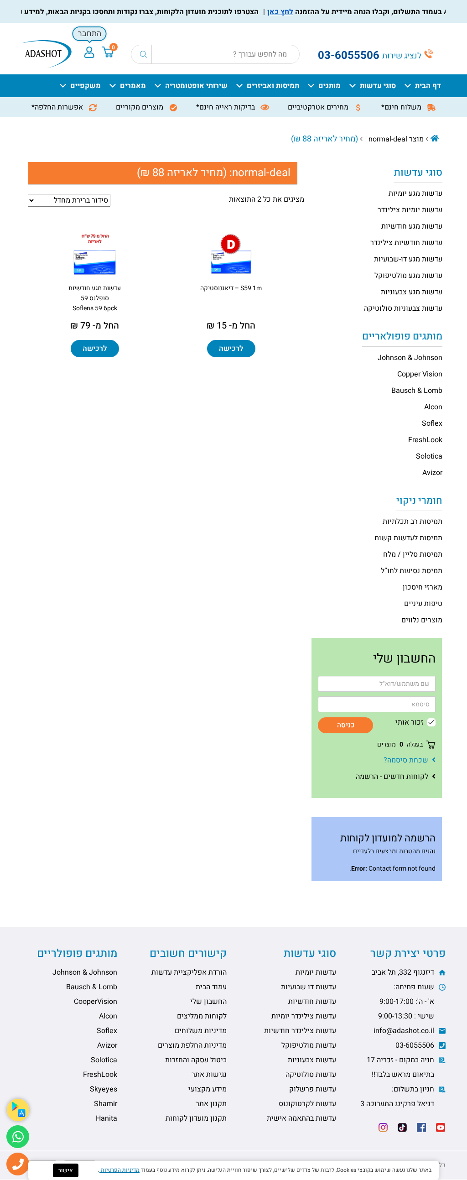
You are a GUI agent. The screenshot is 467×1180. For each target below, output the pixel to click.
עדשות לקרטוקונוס (307, 1103)
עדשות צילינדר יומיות (303, 1016)
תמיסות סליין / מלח (412, 554)
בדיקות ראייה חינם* (226, 107)
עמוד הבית (211, 987)
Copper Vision (419, 374)
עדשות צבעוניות (312, 1060)
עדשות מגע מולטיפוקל (408, 275)
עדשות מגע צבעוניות (411, 292)
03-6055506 (415, 1045)
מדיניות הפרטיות (119, 1170)
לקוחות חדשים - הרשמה (392, 776)
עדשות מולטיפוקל (308, 1045)
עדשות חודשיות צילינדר (406, 242)
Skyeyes (103, 1089)
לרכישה (231, 348)
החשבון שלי (208, 1001)
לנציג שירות (402, 56)
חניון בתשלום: (398, 1096)
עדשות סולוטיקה (310, 1074)
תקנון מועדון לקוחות (196, 1118)
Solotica (429, 456)
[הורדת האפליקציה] (18, 1110)
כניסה (345, 725)
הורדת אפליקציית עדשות (189, 972)
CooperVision (95, 1001)
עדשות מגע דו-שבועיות (408, 259)
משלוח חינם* (402, 107)
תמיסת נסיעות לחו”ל (411, 570)
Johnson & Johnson (410, 357)
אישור (65, 1170)
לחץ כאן (296, 11)
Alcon (433, 407)
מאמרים (133, 85)
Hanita (106, 1118)
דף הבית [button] (428, 85)
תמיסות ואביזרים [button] (273, 85)
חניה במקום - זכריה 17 (401, 1067)
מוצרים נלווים (421, 620)
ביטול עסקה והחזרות (196, 1060)
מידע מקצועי (207, 1089)
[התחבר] (89, 52)
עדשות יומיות (316, 972)
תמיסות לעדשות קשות (408, 538)
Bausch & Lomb (416, 390)
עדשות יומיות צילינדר (410, 209)
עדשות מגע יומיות (415, 193)
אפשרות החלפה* (58, 107)
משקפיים (85, 85)
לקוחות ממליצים (202, 1016)
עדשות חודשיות (312, 1001)
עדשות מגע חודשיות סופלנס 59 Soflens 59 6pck (94, 298)
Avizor (432, 472)
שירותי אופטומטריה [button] (196, 85)
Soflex (432, 423)
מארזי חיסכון (422, 587)
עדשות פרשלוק (312, 1089)
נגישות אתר (209, 1074)
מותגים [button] (329, 85)
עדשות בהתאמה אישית (301, 1118)
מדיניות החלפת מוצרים (192, 1045)
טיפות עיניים (423, 603)
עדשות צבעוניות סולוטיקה (403, 308)
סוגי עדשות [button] (378, 85)
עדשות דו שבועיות (308, 987)
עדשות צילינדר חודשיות (300, 1030)
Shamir (105, 1103)
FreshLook (425, 439)
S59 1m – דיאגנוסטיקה (231, 288)
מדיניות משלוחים (201, 1030)
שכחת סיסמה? (406, 760)
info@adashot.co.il (405, 1030)
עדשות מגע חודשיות (411, 226)
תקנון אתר (211, 1103)
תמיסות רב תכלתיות (412, 521)
